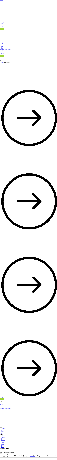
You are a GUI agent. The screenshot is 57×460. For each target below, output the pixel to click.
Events (2, 43)
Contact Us (2, 444)
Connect (2, 44)
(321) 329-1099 (1, 421)
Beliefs (2, 24)
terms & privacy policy (32, 456)
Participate (2, 26)
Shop (1, 430)
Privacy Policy (2, 442)
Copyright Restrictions (3, 443)
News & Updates (3, 437)
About (2, 25)
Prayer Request (2, 22)
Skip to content (1, 0)
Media (2, 23)
